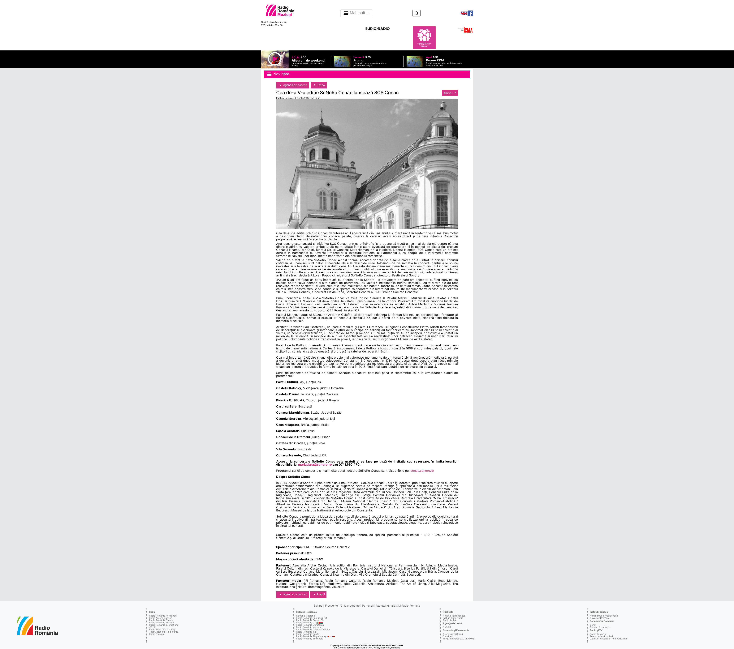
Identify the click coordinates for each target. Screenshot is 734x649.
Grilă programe (350, 605)
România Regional (305, 615)
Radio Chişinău (157, 634)
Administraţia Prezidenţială (604, 615)
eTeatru (153, 627)
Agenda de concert (295, 85)
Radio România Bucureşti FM (311, 618)
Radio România (598, 634)
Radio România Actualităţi (163, 615)
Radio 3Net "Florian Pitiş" (162, 629)
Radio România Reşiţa (307, 634)
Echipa (318, 605)
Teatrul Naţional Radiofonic (163, 631)
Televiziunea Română (601, 636)
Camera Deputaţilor (600, 627)
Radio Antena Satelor (160, 618)
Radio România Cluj (306, 622)
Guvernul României (600, 618)
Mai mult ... (360, 13)
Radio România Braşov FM (310, 620)
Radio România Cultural (161, 620)
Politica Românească (454, 615)
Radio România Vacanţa (309, 627)
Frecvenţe (331, 605)
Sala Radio (448, 636)
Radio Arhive (449, 620)
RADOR (447, 627)
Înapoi (321, 85)
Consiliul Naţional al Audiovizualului (609, 638)
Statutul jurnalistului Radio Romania (398, 605)
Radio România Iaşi (306, 631)
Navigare (280, 74)
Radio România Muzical (161, 622)
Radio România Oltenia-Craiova (313, 629)
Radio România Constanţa (310, 624)
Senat (593, 624)
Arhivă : (449, 93)
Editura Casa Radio (453, 618)
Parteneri (367, 605)
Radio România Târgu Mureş (311, 636)
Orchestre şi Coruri (453, 634)
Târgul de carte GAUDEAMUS (458, 638)
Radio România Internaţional (164, 624)
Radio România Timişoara (309, 638)
